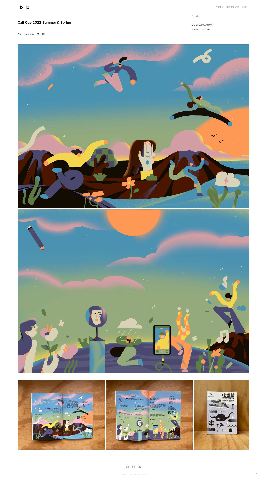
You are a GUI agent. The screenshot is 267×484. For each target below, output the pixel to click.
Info (244, 7)
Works (219, 7)
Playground (232, 7)
